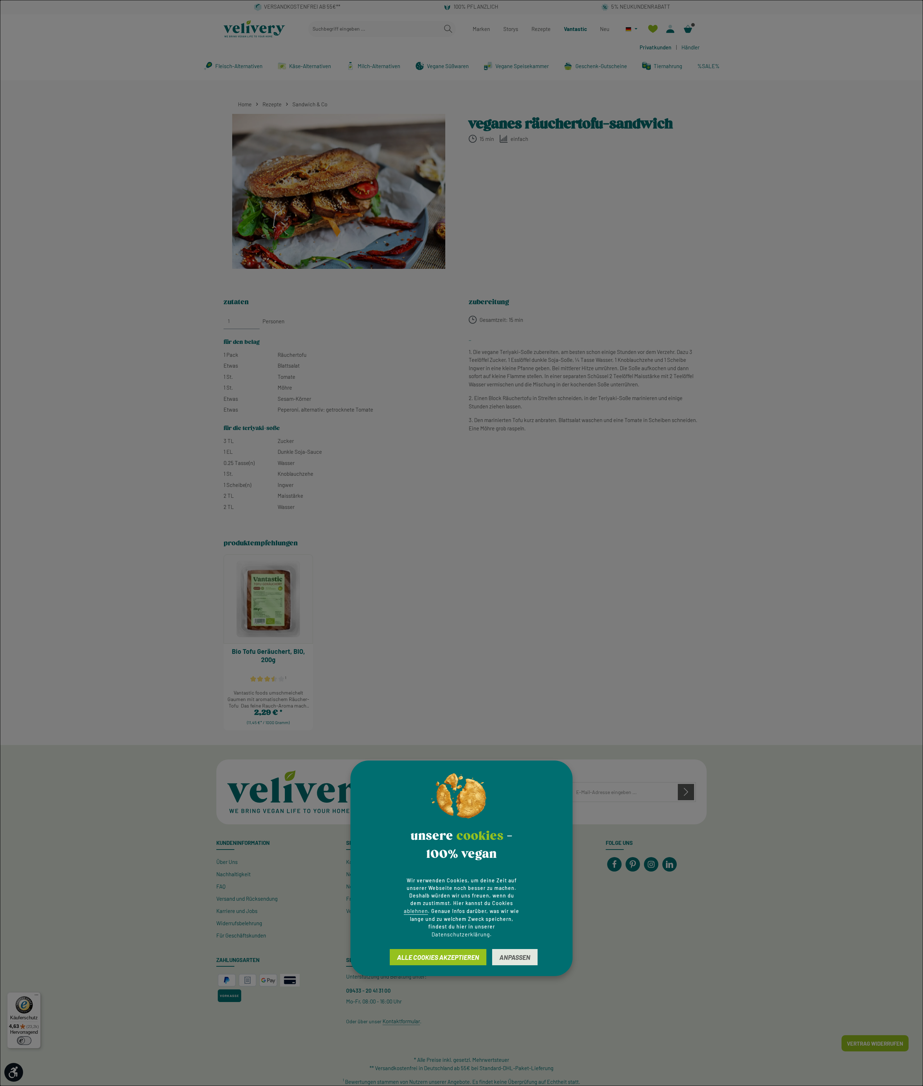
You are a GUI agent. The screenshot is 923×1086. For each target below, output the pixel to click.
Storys (510, 29)
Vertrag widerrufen (875, 1043)
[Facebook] (614, 864)
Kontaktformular (401, 1021)
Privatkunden (655, 47)
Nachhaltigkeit (233, 874)
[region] (339, 191)
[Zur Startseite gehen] (254, 28)
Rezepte (541, 29)
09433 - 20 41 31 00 (368, 990)
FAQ (221, 886)
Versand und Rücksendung (247, 898)
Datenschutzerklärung (461, 934)
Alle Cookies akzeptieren (438, 957)
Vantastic (575, 29)
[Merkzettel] (653, 29)
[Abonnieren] (686, 792)
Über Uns (227, 862)
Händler (690, 47)
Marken (481, 29)
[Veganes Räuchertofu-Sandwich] (339, 191)
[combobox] (374, 29)
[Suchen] (448, 29)
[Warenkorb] (688, 29)
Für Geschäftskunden (241, 935)
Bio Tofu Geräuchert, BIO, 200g (268, 655)
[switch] (24, 1040)
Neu (604, 29)
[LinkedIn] (669, 864)
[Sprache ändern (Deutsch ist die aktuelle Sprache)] (631, 29)
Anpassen (514, 957)
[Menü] (36, 996)
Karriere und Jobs (236, 911)
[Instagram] (651, 864)
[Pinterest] (633, 864)
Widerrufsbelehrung (239, 923)
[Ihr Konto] (670, 29)
